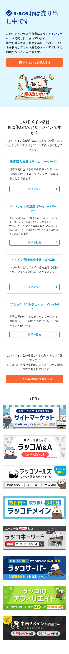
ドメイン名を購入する (37, 62)
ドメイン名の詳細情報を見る (34, 378)
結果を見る (34, 188)
